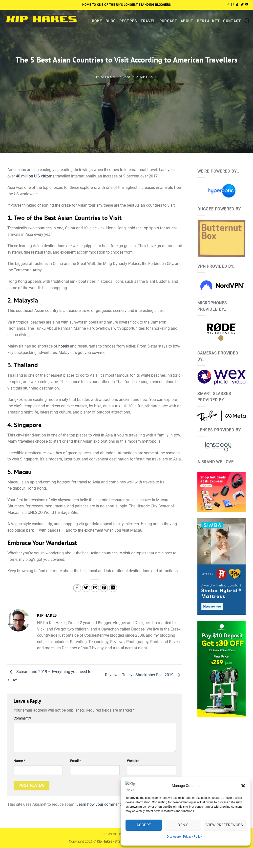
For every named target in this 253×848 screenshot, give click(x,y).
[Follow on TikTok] (237, 4)
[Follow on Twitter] (242, 4)
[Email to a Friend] (95, 588)
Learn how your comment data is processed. (114, 804)
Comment (22, 718)
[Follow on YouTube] (246, 4)
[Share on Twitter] (86, 588)
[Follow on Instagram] (232, 4)
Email (75, 761)
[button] (243, 785)
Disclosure (174, 836)
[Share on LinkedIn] (113, 588)
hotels (63, 346)
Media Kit (208, 20)
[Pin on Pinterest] (104, 588)
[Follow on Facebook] (228, 4)
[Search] (247, 20)
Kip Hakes (148, 77)
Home (97, 20)
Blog (110, 20)
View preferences (224, 825)
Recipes (128, 20)
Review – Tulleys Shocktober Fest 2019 (139, 675)
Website (133, 761)
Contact (232, 20)
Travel (148, 20)
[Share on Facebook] (77, 588)
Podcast (168, 20)
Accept (143, 825)
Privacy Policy (192, 836)
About (187, 20)
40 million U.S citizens (35, 176)
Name (19, 761)
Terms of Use (113, 834)
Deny (183, 825)
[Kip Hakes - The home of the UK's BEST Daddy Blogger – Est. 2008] (41, 20)
